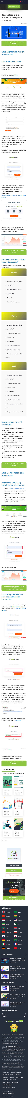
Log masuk (18, 1074)
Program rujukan (7, 1084)
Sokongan (5, 1079)
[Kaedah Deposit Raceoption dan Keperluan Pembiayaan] (18, 824)
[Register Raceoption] (14, 887)
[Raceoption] (14, 861)
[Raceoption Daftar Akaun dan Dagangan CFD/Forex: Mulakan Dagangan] (5, 1004)
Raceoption (6, 1072)
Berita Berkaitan (8, 769)
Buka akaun (14, 870)
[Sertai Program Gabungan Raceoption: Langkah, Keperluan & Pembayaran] (5, 976)
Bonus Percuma (14, 875)
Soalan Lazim (6, 1082)
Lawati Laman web (14, 865)
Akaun (12, 1077)
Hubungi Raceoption (7, 1096)
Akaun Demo (15, 1082)
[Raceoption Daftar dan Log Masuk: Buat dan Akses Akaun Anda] (18, 782)
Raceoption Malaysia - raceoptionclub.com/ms (8, 1092)
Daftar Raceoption (14, 6)
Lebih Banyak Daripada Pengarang (13, 773)
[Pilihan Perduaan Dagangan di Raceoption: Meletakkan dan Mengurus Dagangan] (18, 803)
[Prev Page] (2, 840)
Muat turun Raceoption (9, 1087)
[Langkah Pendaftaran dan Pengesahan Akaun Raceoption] (5, 988)
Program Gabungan (8, 1074)
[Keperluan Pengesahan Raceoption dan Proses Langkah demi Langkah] (7, 824)
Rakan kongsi (19, 1077)
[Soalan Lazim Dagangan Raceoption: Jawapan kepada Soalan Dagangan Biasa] (7, 782)
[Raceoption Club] (14, 1022)
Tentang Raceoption (16, 1072)
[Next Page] (6, 840)
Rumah (3, 11)
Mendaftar (5, 1077)
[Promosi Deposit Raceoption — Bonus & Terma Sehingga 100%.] (5, 960)
